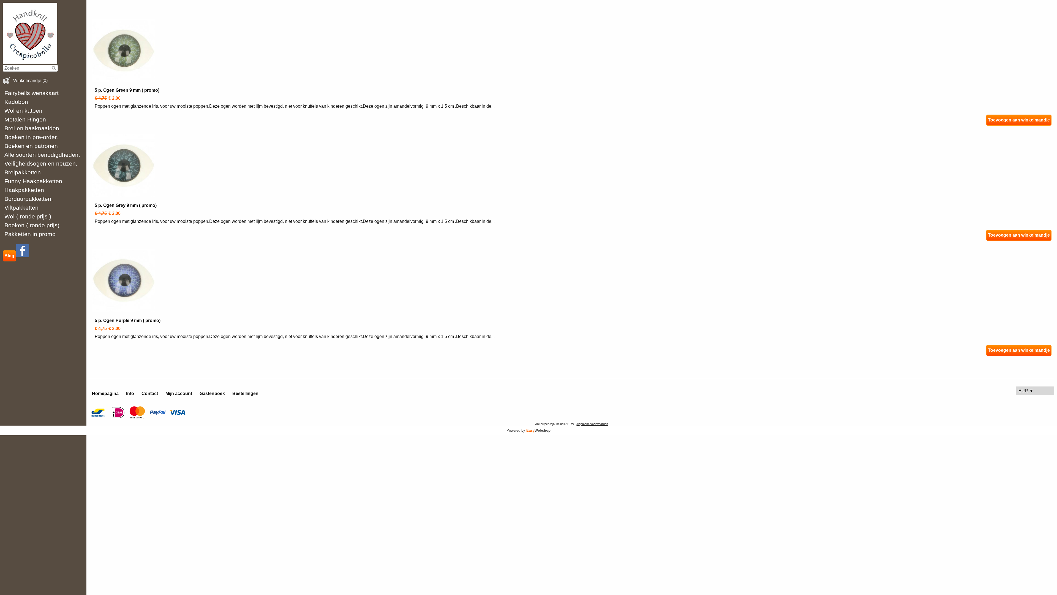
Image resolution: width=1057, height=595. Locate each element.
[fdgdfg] (22, 255)
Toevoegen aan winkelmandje (1019, 120)
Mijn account (178, 393)
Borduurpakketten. (28, 199)
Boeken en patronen (31, 146)
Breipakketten (22, 172)
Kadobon (16, 102)
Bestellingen (245, 393)
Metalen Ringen (25, 119)
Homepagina (105, 393)
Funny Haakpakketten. (34, 181)
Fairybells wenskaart (31, 93)
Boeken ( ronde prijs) (31, 225)
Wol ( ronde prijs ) (27, 216)
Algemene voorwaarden (592, 424)
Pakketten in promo (30, 234)
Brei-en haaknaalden (31, 128)
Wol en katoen (23, 110)
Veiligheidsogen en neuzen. (40, 163)
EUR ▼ (1026, 390)
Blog (9, 255)
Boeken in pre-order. (31, 137)
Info (130, 393)
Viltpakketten (21, 207)
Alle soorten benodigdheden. (42, 155)
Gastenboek (212, 393)
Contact (149, 393)
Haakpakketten (24, 190)
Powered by (528, 430)
